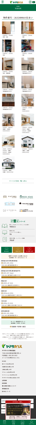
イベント (4, 423)
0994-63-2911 (8, 293)
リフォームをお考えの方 (8, 372)
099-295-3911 (8, 263)
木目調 (28, 150)
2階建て (9, 150)
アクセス (18, 267)
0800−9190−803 (19, 326)
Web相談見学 (29, 251)
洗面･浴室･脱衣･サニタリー (7, 91)
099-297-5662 (8, 273)
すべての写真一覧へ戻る (18, 181)
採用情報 (4, 383)
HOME (4, 361)
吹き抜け (24, 109)
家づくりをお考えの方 (8, 364)
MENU (2, 2)
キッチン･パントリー (26, 132)
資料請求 (6, 251)
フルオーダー (5, 35)
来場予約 (18, 251)
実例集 (13, 423)
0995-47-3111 (8, 283)
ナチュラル (10, 35)
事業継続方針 (5, 388)
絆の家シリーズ (6, 391)
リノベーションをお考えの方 (9, 375)
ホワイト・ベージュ (26, 152)
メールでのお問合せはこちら (10, 358)
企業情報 (4, 380)
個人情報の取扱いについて (9, 386)
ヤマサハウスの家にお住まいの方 (11, 378)
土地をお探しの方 (6, 369)
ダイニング (5, 152)
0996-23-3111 (8, 303)
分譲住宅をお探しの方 (8, 367)
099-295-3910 (8, 313)
